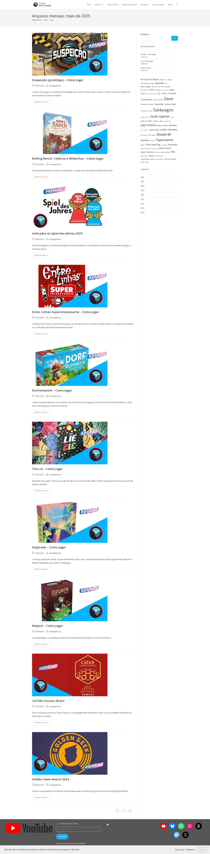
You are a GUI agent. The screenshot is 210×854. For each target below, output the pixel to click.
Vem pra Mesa (170, 159)
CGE (158, 93)
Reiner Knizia (165, 148)
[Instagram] (190, 826)
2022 (142, 195)
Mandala (172, 129)
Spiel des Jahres (158, 156)
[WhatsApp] (181, 826)
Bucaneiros (145, 90)
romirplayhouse (55, 86)
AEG (166, 80)
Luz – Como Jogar (147, 61)
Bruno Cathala (165, 87)
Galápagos (163, 110)
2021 (142, 199)
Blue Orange (146, 86)
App (152, 83)
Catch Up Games (151, 94)
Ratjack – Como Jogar (47, 626)
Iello (161, 121)
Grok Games (160, 116)
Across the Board (150, 79)
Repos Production (148, 152)
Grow (172, 117)
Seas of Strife (146, 68)
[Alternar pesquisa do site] (177, 4)
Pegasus (143, 145)
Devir (169, 98)
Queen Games (145, 148)
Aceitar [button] (202, 850)
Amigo (170, 80)
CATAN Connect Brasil (48, 701)
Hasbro (156, 121)
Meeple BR (164, 134)
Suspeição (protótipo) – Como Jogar (57, 80)
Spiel (151, 155)
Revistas (158, 152)
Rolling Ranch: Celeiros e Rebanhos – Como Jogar (68, 158)
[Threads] (198, 826)
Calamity (158, 90)
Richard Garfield (165, 152)
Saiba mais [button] (179, 850)
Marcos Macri (144, 135)
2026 (142, 177)
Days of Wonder (158, 100)
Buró (151, 89)
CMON (164, 93)
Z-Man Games (145, 162)
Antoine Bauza (145, 83)
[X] (185, 835)
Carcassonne (165, 90)
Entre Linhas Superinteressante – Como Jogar (65, 312)
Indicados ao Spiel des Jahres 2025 (57, 233)
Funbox (150, 111)
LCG (142, 130)
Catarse (143, 93)
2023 (142, 190)
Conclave (172, 93)
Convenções (146, 99)
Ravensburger (154, 148)
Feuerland (144, 111)
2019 (142, 208)
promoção (164, 145)
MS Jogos (153, 140)
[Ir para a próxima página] (129, 810)
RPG (173, 151)
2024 (142, 186)
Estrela (151, 104)
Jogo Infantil (148, 125)
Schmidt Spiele (144, 156)
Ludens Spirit (154, 130)
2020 (142, 204)
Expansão (159, 104)
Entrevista (144, 104)
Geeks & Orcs (145, 117)
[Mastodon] (176, 835)
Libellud (146, 130)
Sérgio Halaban (160, 159)
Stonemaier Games (148, 159)
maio (52, 20)
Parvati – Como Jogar (148, 54)
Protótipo (172, 144)
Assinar (62, 837)
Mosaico (145, 140)
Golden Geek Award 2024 (50, 779)
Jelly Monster (167, 121)
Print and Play (153, 144)
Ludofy (163, 129)
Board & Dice (156, 87)
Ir (174, 38)
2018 (142, 212)
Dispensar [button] (190, 850)
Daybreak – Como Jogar (49, 547)
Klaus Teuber (162, 125)
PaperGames (164, 140)
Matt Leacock (152, 135)
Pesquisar (145, 34)
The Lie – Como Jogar (47, 469)
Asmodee (159, 83)
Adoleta (162, 80)
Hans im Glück (146, 121)
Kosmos (173, 125)
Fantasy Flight (170, 104)
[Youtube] (163, 826)
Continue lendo (42, 101)
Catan (172, 89)
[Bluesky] (172, 826)
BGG (166, 83)
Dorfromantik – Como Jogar (52, 390)
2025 (142, 181)
